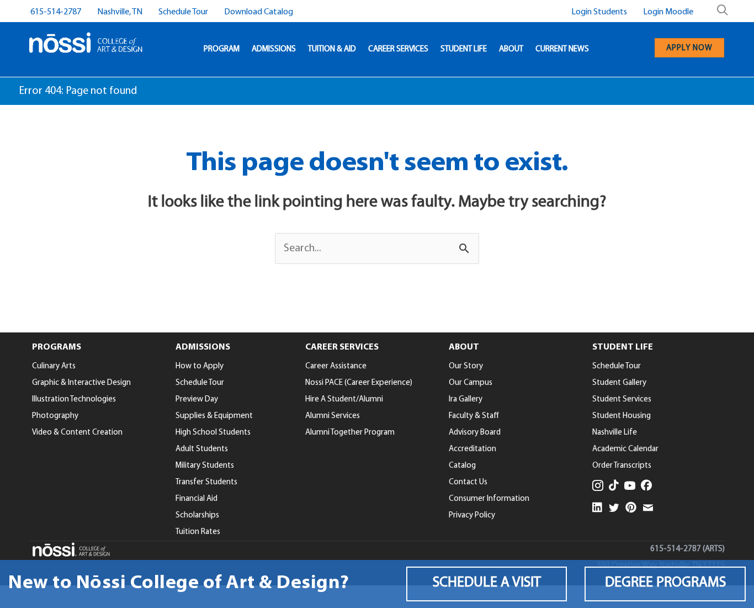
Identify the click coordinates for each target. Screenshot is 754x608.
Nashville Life (614, 433)
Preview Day (197, 399)
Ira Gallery (465, 399)
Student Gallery (619, 383)
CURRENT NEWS (562, 49)
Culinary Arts (54, 366)
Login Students (599, 12)
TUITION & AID (332, 49)
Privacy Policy (472, 515)
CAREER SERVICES (398, 49)
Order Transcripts (621, 466)
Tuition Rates (198, 532)
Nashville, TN (119, 12)
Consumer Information (489, 499)
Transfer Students (206, 482)
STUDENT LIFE (463, 49)
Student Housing (621, 416)
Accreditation (472, 449)
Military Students (205, 466)
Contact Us (468, 482)
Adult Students (202, 449)
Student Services (621, 399)
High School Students (213, 433)
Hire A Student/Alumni (344, 399)
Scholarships (197, 515)
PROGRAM (222, 49)
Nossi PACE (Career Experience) (358, 383)
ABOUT (511, 49)
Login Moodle (668, 12)
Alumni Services (332, 416)
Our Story (466, 366)
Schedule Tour (183, 12)
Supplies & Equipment (214, 416)
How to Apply (200, 366)
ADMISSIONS (274, 49)
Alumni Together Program (350, 433)
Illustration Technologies (74, 399)
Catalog (462, 466)
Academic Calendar (625, 449)
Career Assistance (336, 366)
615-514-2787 (55, 12)
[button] (486, 584)
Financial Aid (196, 499)
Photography (55, 416)
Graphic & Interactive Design (81, 383)
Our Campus (470, 383)
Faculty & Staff (474, 416)
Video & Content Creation (77, 433)
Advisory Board (475, 433)
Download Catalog (258, 12)
